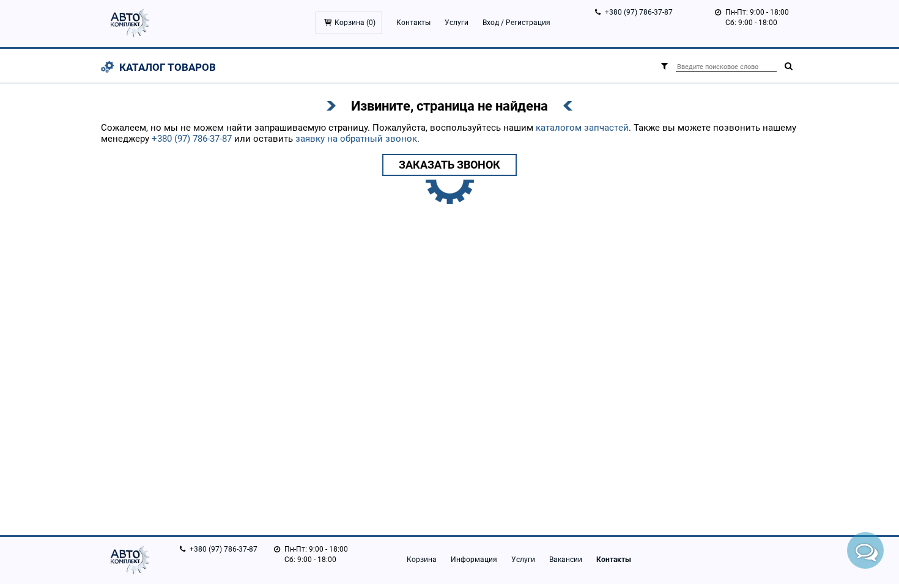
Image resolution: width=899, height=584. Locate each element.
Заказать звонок (449, 164)
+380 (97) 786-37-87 (639, 12)
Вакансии (565, 559)
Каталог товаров (167, 67)
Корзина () (355, 22)
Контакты (413, 22)
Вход (491, 22)
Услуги (456, 22)
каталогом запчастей (582, 127)
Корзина (422, 559)
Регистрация (528, 22)
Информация (474, 559)
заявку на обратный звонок (356, 138)
